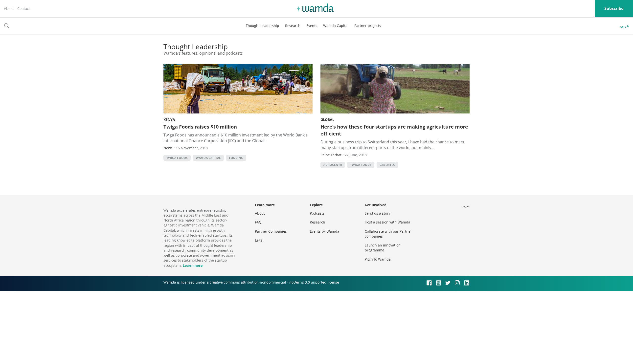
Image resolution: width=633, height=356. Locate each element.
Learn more (193, 265)
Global (327, 119)
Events (311, 25)
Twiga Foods (177, 158)
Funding (236, 158)
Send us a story (377, 213)
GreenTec (387, 165)
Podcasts (317, 213)
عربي (624, 26)
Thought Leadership (262, 25)
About (9, 8)
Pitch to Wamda (378, 259)
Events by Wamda (324, 231)
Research (292, 25)
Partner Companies (271, 231)
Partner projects (367, 25)
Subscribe (613, 8)
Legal (259, 240)
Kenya (169, 119)
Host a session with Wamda (387, 222)
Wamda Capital (335, 25)
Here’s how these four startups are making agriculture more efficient (394, 130)
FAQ (258, 222)
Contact (23, 8)
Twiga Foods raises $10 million (200, 126)
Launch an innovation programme (383, 247)
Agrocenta (332, 165)
